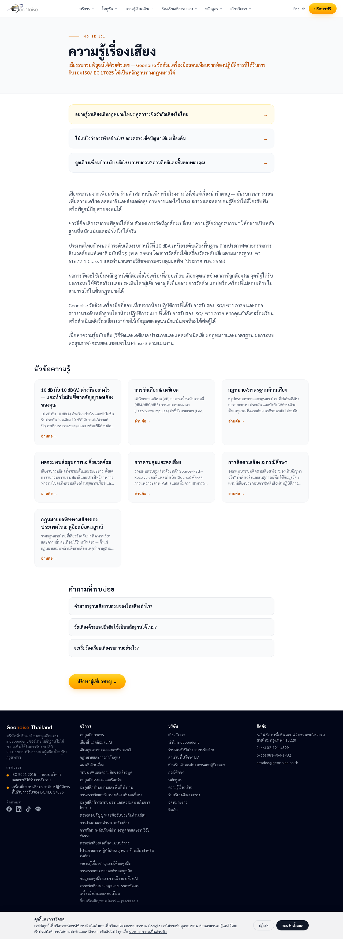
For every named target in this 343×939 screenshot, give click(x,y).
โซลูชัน (107, 8)
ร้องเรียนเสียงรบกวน (177, 8)
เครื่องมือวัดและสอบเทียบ (100, 893)
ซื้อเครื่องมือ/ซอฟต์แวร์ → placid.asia (109, 900)
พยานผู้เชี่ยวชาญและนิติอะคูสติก (105, 863)
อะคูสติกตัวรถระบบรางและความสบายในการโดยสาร (115, 805)
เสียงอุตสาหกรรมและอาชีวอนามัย (106, 749)
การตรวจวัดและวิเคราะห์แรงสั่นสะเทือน (110, 794)
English (299, 8)
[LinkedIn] (18, 809)
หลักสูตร (211, 8)
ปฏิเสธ (264, 925)
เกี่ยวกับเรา (238, 8)
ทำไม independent (183, 742)
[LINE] (38, 809)
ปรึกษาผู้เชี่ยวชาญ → (97, 681)
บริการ (85, 8)
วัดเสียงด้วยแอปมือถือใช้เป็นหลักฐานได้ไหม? (115, 627)
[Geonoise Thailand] (22, 8)
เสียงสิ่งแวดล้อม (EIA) (96, 742)
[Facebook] (9, 809)
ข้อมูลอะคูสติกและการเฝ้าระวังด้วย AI (109, 878)
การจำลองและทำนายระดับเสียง (104, 822)
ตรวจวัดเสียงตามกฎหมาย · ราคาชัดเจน (109, 885)
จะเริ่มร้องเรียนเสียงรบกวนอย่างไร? (106, 648)
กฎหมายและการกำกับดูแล (100, 757)
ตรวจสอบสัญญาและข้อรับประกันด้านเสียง (113, 815)
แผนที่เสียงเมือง (92, 764)
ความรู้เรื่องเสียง (137, 8)
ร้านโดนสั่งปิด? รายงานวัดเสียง (191, 749)
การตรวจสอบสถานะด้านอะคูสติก (106, 870)
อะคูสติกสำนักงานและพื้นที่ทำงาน (106, 787)
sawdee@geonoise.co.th (277, 762)
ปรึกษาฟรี (322, 8)
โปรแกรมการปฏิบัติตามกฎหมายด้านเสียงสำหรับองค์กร (117, 853)
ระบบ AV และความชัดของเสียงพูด (106, 772)
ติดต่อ (173, 809)
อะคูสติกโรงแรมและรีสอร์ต (101, 779)
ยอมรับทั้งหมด (292, 925)
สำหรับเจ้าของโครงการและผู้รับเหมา (196, 764)
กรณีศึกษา (176, 772)
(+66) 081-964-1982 (274, 755)
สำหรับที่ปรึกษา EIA (183, 757)
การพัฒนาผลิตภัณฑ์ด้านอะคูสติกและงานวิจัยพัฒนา (115, 833)
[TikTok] (28, 809)
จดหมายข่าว (177, 802)
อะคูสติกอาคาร (92, 734)
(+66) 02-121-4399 (273, 747)
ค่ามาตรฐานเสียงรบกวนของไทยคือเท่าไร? (113, 606)
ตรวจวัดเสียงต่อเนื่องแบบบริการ (104, 842)
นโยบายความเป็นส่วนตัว (148, 931)
